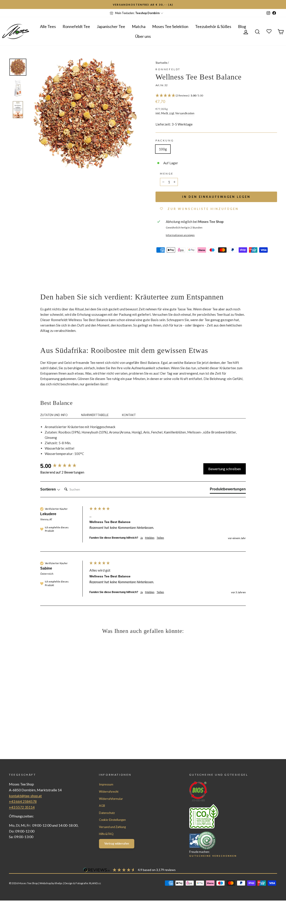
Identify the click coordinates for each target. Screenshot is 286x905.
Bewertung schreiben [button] (224, 469)
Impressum (106, 784)
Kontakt (129, 415)
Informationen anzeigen (180, 235)
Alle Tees (48, 26)
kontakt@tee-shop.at (25, 796)
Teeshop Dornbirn (147, 13)
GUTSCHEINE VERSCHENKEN (213, 855)
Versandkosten (184, 113)
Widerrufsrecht (108, 791)
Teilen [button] (160, 537)
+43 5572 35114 (22, 807)
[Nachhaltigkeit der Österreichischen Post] (225, 816)
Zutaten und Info (54, 415)
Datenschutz (107, 813)
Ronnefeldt (168, 69)
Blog (242, 26)
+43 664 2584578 (23, 801)
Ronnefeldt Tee (76, 26)
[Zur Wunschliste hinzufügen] (5, 5)
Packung (165, 140)
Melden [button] (149, 537)
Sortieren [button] (48, 489)
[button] (216, 95)
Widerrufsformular (111, 798)
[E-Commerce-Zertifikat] (225, 841)
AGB (102, 805)
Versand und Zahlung (112, 827)
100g (163, 149)
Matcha (138, 26)
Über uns (143, 36)
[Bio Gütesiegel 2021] (225, 791)
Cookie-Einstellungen (112, 820)
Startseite (161, 62)
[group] (63, 466)
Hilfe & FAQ (106, 834)
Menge (167, 173)
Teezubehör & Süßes (213, 26)
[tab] (228, 490)
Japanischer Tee (111, 26)
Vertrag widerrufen (116, 843)
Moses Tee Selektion (170, 26)
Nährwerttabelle (95, 415)
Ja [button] (141, 537)
